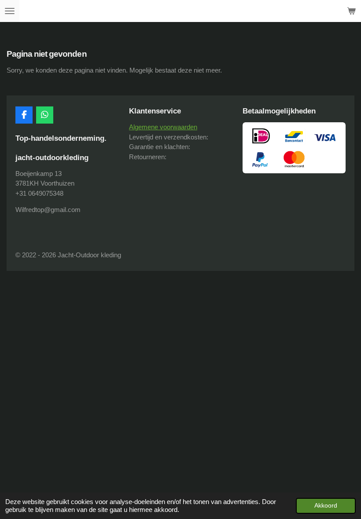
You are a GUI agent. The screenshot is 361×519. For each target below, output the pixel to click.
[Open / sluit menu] (9, 11)
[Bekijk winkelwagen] (351, 11)
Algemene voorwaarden (163, 127)
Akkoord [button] (325, 505)
